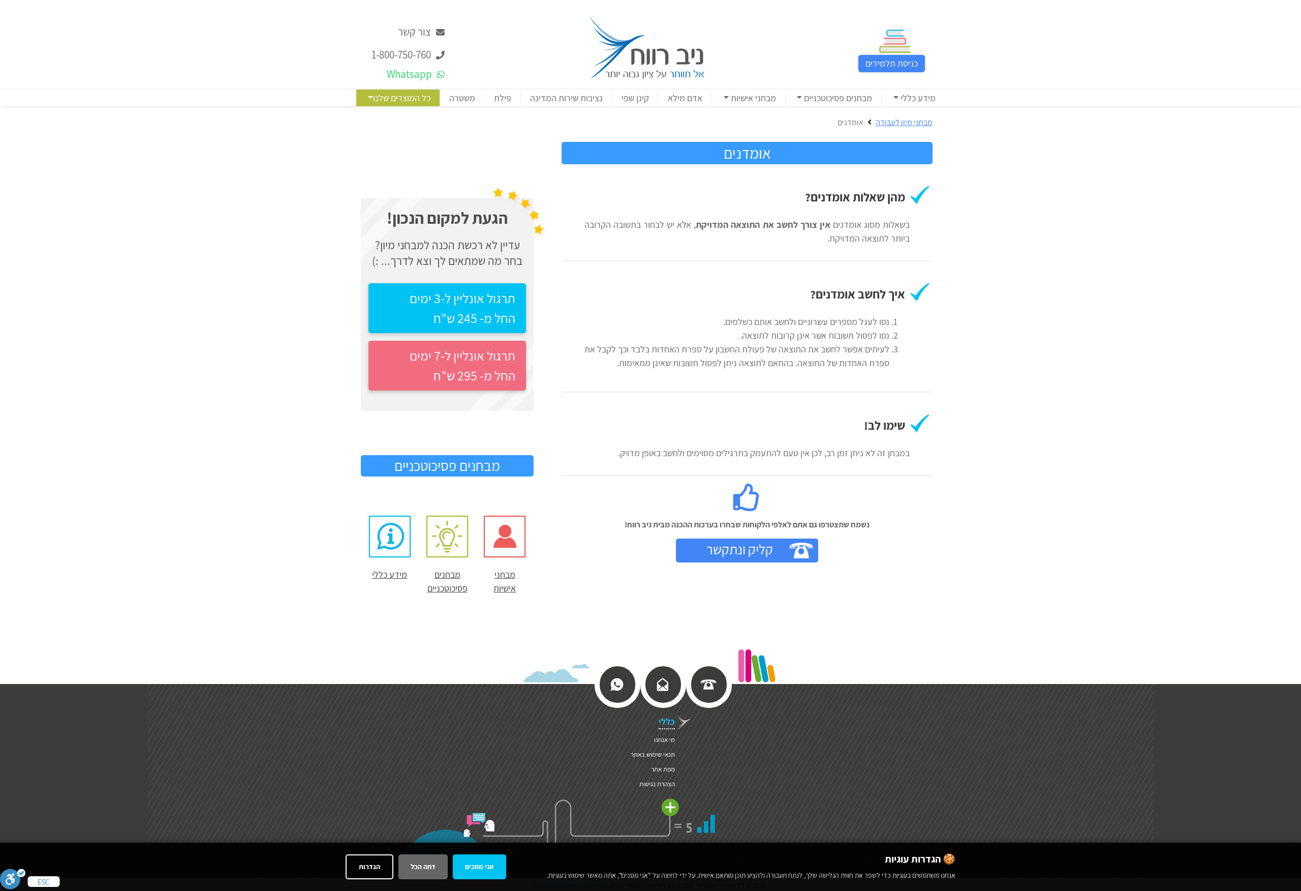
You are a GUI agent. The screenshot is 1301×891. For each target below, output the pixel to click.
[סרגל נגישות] (12, 879)
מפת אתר (663, 769)
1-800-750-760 (402, 55)
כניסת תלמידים (891, 63)
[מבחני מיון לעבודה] (646, 46)
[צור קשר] (662, 684)
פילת (502, 98)
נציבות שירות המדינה (566, 98)
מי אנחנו (664, 739)
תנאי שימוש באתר (653, 754)
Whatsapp (410, 74)
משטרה (462, 98)
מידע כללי (389, 574)
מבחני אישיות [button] (752, 98)
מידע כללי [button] (917, 98)
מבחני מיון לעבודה (904, 122)
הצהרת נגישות (657, 784)
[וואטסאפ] (617, 684)
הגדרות (369, 866)
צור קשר (415, 32)
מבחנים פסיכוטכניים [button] (837, 98)
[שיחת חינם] (708, 684)
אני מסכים (479, 866)
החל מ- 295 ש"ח (462, 365)
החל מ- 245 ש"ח (462, 307)
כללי (667, 721)
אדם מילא (685, 98)
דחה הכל (423, 866)
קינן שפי (635, 98)
